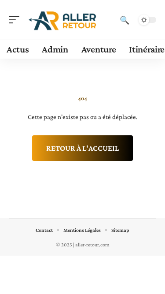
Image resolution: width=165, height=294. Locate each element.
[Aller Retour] (63, 20)
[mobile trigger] (16, 20)
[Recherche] (124, 19)
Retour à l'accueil (82, 148)
